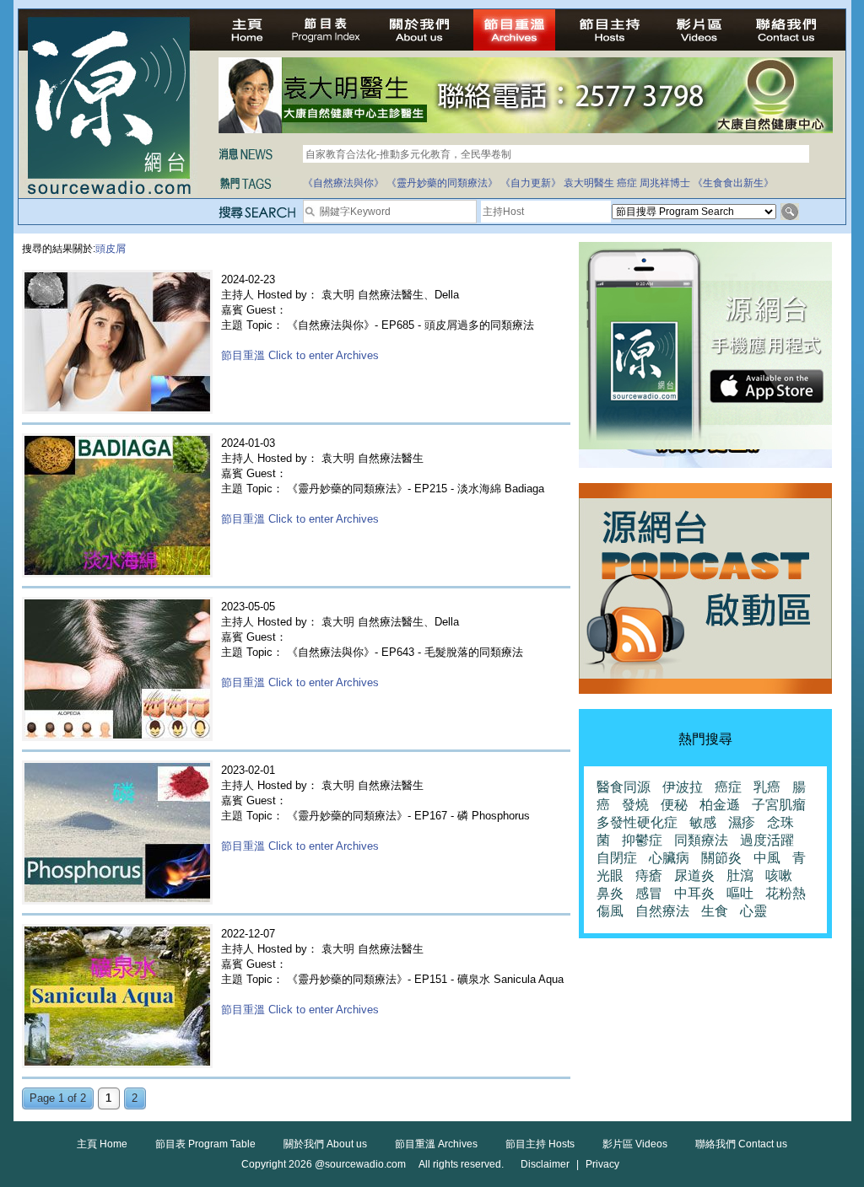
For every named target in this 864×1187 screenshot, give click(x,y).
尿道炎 (694, 875)
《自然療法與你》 (343, 183)
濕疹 (741, 822)
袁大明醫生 (589, 183)
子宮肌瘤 (779, 805)
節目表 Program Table (205, 1144)
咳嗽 (778, 875)
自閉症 (617, 858)
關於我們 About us (325, 1144)
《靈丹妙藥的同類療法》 (442, 183)
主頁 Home (102, 1144)
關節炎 (721, 858)
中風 (766, 858)
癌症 (627, 183)
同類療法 (701, 840)
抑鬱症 (642, 840)
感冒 (648, 893)
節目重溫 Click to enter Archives (300, 355)
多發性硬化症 (637, 822)
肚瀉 (739, 875)
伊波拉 (682, 787)
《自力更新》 (530, 183)
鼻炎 (610, 893)
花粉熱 (785, 893)
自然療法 (662, 911)
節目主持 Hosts (540, 1144)
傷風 (610, 911)
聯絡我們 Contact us (741, 1144)
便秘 (674, 805)
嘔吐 (739, 893)
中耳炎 (694, 893)
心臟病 (669, 858)
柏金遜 (719, 805)
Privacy (602, 1164)
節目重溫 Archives (436, 1144)
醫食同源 (624, 787)
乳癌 (766, 787)
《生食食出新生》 (733, 183)
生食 (714, 911)
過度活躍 (767, 840)
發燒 (635, 805)
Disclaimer (545, 1164)
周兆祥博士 (665, 183)
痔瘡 (648, 875)
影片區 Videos (634, 1144)
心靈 (753, 911)
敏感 (702, 822)
